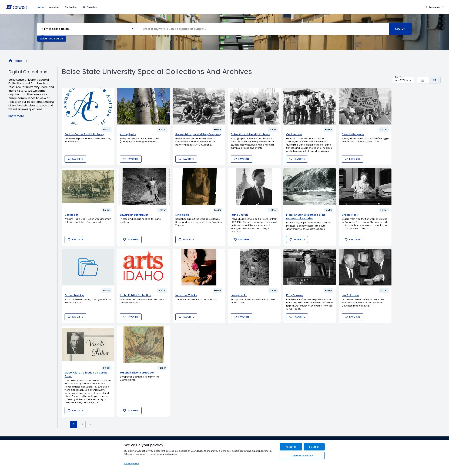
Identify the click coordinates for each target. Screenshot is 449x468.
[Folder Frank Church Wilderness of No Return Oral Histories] (309, 186)
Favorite (77, 159)
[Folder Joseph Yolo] (254, 267)
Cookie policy (131, 463)
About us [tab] (54, 7)
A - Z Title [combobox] (401, 80)
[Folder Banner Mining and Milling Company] (199, 106)
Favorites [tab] (92, 7)
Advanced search (51, 38)
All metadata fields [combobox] (55, 29)
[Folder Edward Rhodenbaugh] (143, 186)
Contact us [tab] (71, 7)
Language (434, 7)
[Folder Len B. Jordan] (365, 267)
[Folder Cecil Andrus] (309, 106)
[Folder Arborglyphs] (143, 106)
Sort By (399, 77)
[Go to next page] (90, 424)
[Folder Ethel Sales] (199, 186)
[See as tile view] (435, 80)
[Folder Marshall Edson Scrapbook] (143, 344)
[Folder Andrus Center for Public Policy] (88, 106)
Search (400, 29)
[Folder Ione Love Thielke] (199, 267)
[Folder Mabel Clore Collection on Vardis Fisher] (88, 344)
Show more (16, 116)
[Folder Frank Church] (254, 186)
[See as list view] (423, 80)
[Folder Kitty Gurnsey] (309, 267)
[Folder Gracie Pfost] (365, 186)
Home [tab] (40, 7)
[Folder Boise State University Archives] (254, 106)
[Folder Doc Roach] (88, 186)
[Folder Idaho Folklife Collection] (143, 267)
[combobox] (263, 29)
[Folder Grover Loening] (88, 267)
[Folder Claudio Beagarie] (365, 106)
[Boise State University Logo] (16, 7)
